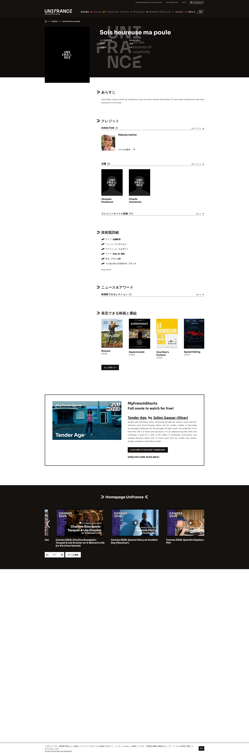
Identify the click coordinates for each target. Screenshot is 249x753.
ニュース (97, 12)
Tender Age (137, 417)
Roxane (105, 350)
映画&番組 (85, 12)
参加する (191, 12)
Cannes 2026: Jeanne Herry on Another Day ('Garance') (123, 541)
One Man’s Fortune (162, 353)
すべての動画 (73, 555)
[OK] (201, 748)
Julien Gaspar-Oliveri (170, 417)
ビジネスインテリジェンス (160, 12)
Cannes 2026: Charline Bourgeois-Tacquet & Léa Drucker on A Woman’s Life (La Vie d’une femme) (69, 542)
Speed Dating (192, 351)
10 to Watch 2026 (172, 2)
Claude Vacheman (135, 200)
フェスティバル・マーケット (117, 12)
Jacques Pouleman (107, 200)
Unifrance (179, 12)
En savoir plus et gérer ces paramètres (58, 751)
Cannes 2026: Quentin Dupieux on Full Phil (178, 541)
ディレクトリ (139, 12)
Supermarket (136, 352)
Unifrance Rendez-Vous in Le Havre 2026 (148, 2)
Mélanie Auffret (134, 40)
